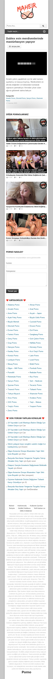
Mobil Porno (34, 364)
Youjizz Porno (13, 406)
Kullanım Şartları (36, 506)
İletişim (12, 508)
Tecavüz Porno (36, 385)
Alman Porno (35, 305)
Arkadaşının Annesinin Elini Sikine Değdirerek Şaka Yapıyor (29, 175)
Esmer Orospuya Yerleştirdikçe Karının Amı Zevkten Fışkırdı (29, 238)
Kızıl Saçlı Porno (36, 351)
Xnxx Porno (12, 398)
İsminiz (9, 263)
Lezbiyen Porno (14, 360)
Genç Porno (12, 339)
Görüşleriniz (10, 271)
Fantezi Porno (13, 334)
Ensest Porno (35, 326)
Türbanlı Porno (35, 389)
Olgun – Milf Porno (15, 368)
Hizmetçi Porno (36, 347)
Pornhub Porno (35, 368)
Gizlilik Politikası (24, 508)
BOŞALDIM (16, 46)
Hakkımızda (22, 506)
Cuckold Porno (35, 322)
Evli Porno (34, 330)
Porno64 (11, 372)
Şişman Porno (13, 385)
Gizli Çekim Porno (37, 339)
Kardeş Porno (13, 351)
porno (34, 528)
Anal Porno (34, 309)
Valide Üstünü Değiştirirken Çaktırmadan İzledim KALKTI (28, 144)
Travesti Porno (13, 389)
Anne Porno (12, 313)
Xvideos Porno (35, 398)
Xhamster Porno (36, 394)
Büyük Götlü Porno (37, 318)
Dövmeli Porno (21, 98)
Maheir (11, 506)
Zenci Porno (12, 411)
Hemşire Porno (13, 347)
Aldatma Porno (13, 305)
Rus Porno (34, 377)
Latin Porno (34, 356)
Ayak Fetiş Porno (14, 318)
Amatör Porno (10, 98)
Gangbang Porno (36, 334)
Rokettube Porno (14, 377)
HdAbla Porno (35, 343)
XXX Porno (12, 402)
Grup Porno (12, 343)
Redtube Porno (35, 372)
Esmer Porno (13, 330)
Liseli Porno (34, 360)
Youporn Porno (35, 406)
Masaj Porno (13, 364)
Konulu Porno (13, 356)
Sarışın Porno (31, 98)
